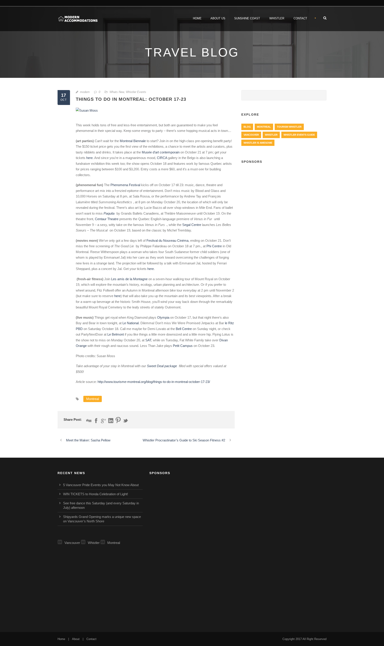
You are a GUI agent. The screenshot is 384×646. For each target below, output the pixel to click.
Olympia (163, 317)
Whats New (117, 92)
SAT (148, 340)
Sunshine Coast (247, 18)
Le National (130, 323)
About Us (217, 18)
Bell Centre (184, 329)
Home (197, 18)
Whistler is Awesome (258, 142)
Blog (247, 126)
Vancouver (251, 134)
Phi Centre (214, 246)
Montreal (92, 399)
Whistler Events (136, 92)
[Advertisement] (283, 200)
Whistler (276, 18)
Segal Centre (191, 225)
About (76, 639)
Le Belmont (115, 334)
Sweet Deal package (162, 366)
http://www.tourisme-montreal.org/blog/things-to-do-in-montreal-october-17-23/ (154, 382)
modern (85, 92)
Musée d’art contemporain (161, 152)
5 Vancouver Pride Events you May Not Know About (101, 485)
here (89, 158)
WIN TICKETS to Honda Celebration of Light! (95, 494)
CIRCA (162, 158)
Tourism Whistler (289, 126)
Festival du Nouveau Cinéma (167, 240)
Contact (300, 18)
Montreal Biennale (133, 141)
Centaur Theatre (106, 219)
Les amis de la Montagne (129, 279)
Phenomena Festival (125, 185)
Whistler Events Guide (299, 134)
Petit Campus (183, 346)
